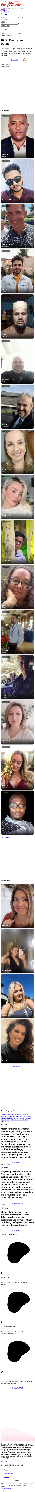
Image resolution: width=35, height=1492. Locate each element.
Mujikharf (28, 1118)
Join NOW (14, 60)
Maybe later (17, 764)
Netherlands (4, 697)
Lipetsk (24, 1114)
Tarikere (22, 1118)
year (7, 21)
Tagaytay (3, 1114)
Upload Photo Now (18, 760)
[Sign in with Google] (25, 60)
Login (5, 10)
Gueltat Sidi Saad (15, 1120)
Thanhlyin (12, 1118)
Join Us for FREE (17, 1066)
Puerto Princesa (16, 1114)
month (6, 20)
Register (6, 12)
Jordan (3, 381)
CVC (20, 23)
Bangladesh (4, 201)
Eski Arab (26, 1116)
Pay (8, 25)
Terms (6, 1470)
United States (5, 246)
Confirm (9, 35)
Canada (3, 607)
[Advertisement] (17, 86)
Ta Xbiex (25, 1120)
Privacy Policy (8, 1473)
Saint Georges (18, 1116)
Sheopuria (11, 1116)
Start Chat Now (5, 837)
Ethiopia (4, 156)
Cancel (3, 25)
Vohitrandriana (5, 1120)
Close (9, 1488)
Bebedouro (4, 1116)
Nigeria (3, 832)
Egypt (3, 471)
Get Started (4, 1461)
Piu (27, 1114)
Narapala (9, 1114)
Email (20, 33)
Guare (17, 1118)
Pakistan (4, 652)
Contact (6, 1477)
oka (21, 1120)
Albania (4, 291)
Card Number (22, 18)
